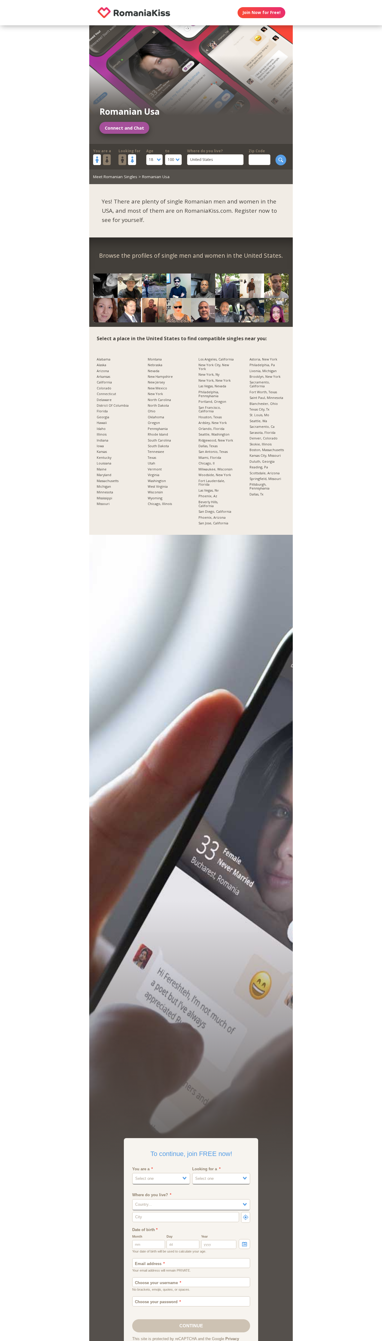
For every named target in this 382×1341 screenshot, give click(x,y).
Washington (157, 481)
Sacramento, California (259, 384)
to (167, 150)
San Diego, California (214, 512)
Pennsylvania (158, 429)
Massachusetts (107, 481)
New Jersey (156, 382)
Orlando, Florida (211, 429)
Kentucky (104, 458)
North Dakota (158, 406)
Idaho (101, 429)
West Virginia (158, 487)
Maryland (104, 475)
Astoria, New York (263, 359)
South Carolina (159, 440)
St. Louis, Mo (259, 415)
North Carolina (159, 400)
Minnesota (105, 492)
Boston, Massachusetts (266, 450)
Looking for (129, 150)
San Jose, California (213, 523)
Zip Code (257, 150)
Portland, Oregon (212, 402)
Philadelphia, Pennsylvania (208, 394)
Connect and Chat (124, 128)
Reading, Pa (258, 467)
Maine (102, 469)
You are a (102, 150)
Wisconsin (155, 492)
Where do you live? (205, 150)
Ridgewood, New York (215, 440)
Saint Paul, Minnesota (266, 398)
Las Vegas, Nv (208, 490)
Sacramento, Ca (262, 427)
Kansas (102, 452)
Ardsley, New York (212, 423)
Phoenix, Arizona (212, 518)
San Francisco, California (209, 410)
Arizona (103, 371)
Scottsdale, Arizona (264, 473)
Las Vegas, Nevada (212, 386)
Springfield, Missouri (265, 479)
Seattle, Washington (213, 434)
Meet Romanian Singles (115, 176)
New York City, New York (213, 367)
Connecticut (106, 394)
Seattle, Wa (258, 421)
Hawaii (102, 423)
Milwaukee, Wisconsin (215, 469)
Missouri (103, 504)
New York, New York (214, 381)
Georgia (103, 417)
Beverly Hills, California (208, 504)
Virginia (153, 475)
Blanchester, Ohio (263, 404)
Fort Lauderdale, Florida (211, 483)
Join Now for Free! (262, 12)
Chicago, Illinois (160, 504)
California (104, 382)
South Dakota (158, 446)
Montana (155, 359)
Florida (102, 411)
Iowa (100, 446)
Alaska (101, 365)
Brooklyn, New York (265, 377)
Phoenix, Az (207, 496)
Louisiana (104, 463)
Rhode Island (158, 434)
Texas (152, 458)
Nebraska (155, 365)
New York (155, 394)
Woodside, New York (214, 475)
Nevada (153, 371)
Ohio (151, 411)
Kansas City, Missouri (265, 456)
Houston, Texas (210, 417)
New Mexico (157, 388)
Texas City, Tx (259, 409)
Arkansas (103, 377)
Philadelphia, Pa (262, 365)
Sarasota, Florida (262, 433)
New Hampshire (160, 377)
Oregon (154, 423)
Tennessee (156, 452)
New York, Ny (208, 375)
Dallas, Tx (256, 494)
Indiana (102, 440)
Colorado (104, 388)
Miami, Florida (209, 458)
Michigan (104, 487)
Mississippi (104, 498)
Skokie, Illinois (260, 444)
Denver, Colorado (263, 438)
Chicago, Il (206, 463)
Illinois (102, 434)
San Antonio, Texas (213, 452)
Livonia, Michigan (263, 371)
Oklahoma (156, 417)
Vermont (155, 469)
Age (149, 150)
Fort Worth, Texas (263, 392)
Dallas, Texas (208, 446)
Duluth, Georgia (262, 462)
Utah (151, 463)
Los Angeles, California (216, 359)
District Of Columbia (113, 406)
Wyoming (155, 498)
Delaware (104, 400)
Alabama (103, 359)
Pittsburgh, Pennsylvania (259, 486)
